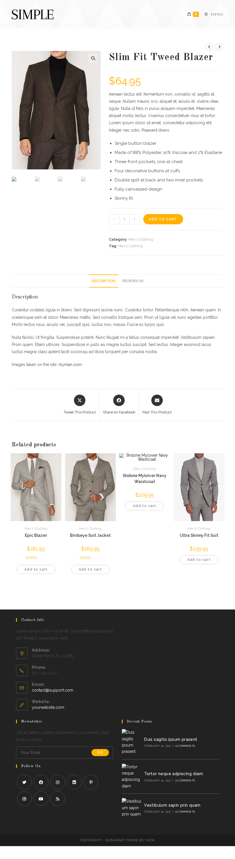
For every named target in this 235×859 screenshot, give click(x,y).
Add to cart (163, 219)
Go (100, 753)
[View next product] (219, 47)
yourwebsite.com (48, 707)
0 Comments (185, 745)
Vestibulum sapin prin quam (172, 805)
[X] (24, 782)
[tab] (103, 281)
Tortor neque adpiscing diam (173, 773)
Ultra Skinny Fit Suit (199, 535)
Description (103, 281)
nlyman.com (70, 364)
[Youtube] (41, 798)
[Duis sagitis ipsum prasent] (131, 742)
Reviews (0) (133, 281)
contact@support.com (52, 690)
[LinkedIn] (74, 782)
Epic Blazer (36, 535)
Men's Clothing (140, 239)
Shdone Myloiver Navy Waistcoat (145, 478)
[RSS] (57, 798)
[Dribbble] (24, 798)
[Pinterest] (90, 782)
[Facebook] (41, 782)
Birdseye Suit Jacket (90, 535)
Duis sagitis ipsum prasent (170, 739)
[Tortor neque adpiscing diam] (131, 776)
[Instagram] (57, 782)
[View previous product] (209, 47)
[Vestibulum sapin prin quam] (131, 807)
